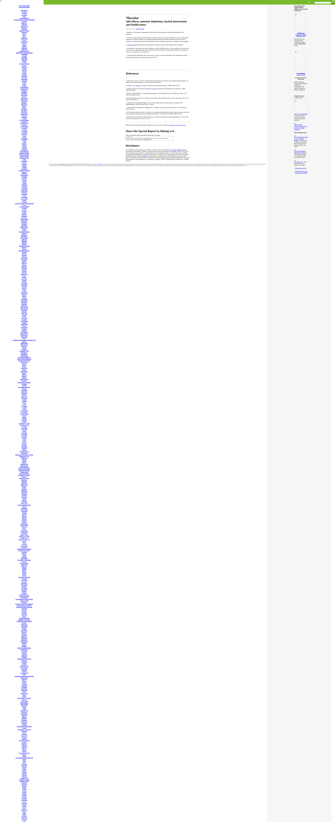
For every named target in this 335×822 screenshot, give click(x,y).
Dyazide (24, 260)
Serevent (24, 651)
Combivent (24, 189)
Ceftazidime (24, 139)
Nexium (24, 513)
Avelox (24, 84)
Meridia (24, 461)
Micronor (24, 480)
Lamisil (24, 400)
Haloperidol (24, 343)
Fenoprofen (24, 293)
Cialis (24, 159)
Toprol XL (24, 722)
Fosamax (24, 320)
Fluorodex (24, 305)
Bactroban (24, 95)
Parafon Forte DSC (24, 550)
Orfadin (24, 533)
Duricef (24, 257)
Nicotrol (24, 514)
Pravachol (24, 580)
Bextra (24, 106)
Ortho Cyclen (24, 535)
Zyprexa (24, 819)
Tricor (24, 733)
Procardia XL (24, 594)
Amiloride (24, 49)
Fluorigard (24, 301)
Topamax (24, 720)
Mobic (24, 488)
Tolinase (24, 717)
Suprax (24, 681)
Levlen (24, 409)
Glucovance (24, 335)
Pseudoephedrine (24, 618)
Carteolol (24, 128)
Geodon (24, 329)
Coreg (24, 195)
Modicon (24, 489)
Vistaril (24, 773)
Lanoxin (24, 401)
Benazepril (24, 98)
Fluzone (24, 312)
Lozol (24, 439)
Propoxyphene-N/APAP (24, 605)
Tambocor (24, 689)
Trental (24, 728)
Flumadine (24, 299)
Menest (24, 459)
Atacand (24, 70)
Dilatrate (24, 247)
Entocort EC (24, 274)
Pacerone (24, 547)
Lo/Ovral (24, 420)
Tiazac (24, 707)
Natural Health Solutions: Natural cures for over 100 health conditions (300, 127)
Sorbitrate (24, 662)
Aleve (24, 35)
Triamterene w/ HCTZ (24, 729)
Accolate (24, 12)
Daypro (24, 217)
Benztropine (24, 100)
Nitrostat (24, 517)
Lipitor (24, 417)
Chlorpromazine (24, 153)
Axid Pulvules (24, 87)
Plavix (24, 571)
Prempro (24, 586)
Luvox (24, 442)
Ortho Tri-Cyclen (24, 536)
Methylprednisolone (24, 469)
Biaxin (24, 108)
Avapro (24, 82)
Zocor (24, 811)
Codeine (24, 180)
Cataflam (24, 133)
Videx (24, 761)
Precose (24, 582)
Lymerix (24, 444)
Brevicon (24, 112)
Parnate (24, 554)
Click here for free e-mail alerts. (177, 125)
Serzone (24, 654)
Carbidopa (24, 122)
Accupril (24, 13)
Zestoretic (24, 803)
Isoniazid (24, 384)
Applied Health (140, 29)
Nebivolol (24, 502)
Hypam (24, 363)
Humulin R (24, 354)
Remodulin (24, 626)
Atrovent (24, 78)
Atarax (24, 71)
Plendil (24, 572)
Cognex (24, 181)
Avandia (24, 81)
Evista (24, 290)
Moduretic (24, 491)
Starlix (24, 671)
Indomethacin (24, 379)
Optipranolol (24, 532)
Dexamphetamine (24, 232)
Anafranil (24, 59)
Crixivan (24, 202)
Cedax (24, 136)
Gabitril (24, 323)
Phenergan (24, 565)
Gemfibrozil (24, 324)
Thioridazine (24, 704)
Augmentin (24, 79)
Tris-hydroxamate (24, 740)
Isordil (24, 385)
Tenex (24, 695)
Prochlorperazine (24, 596)
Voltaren (24, 777)
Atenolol (24, 75)
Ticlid (24, 709)
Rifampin (24, 638)
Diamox (24, 233)
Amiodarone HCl (24, 51)
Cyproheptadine (24, 206)
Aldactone (24, 32)
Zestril (24, 805)
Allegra (24, 37)
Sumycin (24, 679)
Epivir (24, 276)
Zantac (24, 797)
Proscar (24, 610)
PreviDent (24, 590)
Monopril (24, 494)
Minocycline (24, 484)
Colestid (24, 186)
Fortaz (24, 316)
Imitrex (24, 373)
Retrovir (24, 634)
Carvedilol (24, 131)
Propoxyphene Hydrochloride (24, 604)
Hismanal (24, 346)
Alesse (24, 34)
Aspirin (24, 68)
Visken (24, 770)
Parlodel (24, 552)
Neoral (24, 506)
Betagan (24, 101)
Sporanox (24, 668)
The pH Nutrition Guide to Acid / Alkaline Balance (301, 138)
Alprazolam (24, 42)
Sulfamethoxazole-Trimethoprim (24, 676)
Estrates (24, 288)
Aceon (24, 16)
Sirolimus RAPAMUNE (24, 659)
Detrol (24, 230)
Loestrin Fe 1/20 (24, 425)
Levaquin (24, 406)
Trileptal (24, 734)
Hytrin (24, 365)
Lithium (24, 418)
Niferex (24, 516)
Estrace (24, 282)
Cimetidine (24, 161)
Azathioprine (24, 89)
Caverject (24, 134)
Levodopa (24, 412)
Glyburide (24, 337)
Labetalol (24, 398)
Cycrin (24, 205)
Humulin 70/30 (24, 351)
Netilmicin (24, 508)
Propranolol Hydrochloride (24, 607)
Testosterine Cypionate (24, 698)
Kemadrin (24, 393)
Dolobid (24, 252)
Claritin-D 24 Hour (24, 170)
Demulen (24, 224)
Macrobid (24, 447)
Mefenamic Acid (24, 456)
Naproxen (24, 497)
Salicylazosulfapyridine (24, 648)
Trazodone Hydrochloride (24, 726)
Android (24, 60)
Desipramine (24, 227)
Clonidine (24, 177)
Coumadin (24, 197)
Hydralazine (24, 356)
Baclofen (24, 93)
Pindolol (24, 568)
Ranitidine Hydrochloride (24, 621)
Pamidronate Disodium (24, 549)
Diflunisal (24, 241)
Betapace (24, 103)
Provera (24, 615)
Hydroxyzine (24, 362)
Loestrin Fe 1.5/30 (24, 423)
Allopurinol (24, 38)
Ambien (24, 46)
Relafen (24, 623)
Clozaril (24, 178)
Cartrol (24, 130)
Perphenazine (24, 563)
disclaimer (144, 156)
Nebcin (24, 500)
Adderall (24, 24)
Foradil (24, 315)
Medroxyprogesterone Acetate (24, 455)
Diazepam (24, 235)
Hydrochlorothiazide (24, 357)
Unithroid (24, 747)
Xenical (24, 789)
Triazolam (24, 731)
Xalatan (24, 786)
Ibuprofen (24, 368)
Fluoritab (24, 304)
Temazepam (24, 693)
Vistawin (24, 775)
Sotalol (24, 663)
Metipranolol (24, 472)
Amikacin (24, 48)
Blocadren (24, 109)
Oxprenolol (24, 546)
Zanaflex (24, 795)
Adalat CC (24, 23)
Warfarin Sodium (24, 780)
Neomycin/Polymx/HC (24, 505)
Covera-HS (24, 199)
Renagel (24, 627)
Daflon (24, 213)
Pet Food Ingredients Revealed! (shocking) (300, 151)
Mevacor (24, 477)
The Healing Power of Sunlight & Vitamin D (300, 172)
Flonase (24, 294)
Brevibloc (24, 111)
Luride (24, 440)
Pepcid (24, 561)
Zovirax (24, 816)
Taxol (24, 692)
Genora (24, 326)
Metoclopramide (24, 473)
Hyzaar (24, 367)
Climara (24, 172)
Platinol (24, 569)
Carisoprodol (24, 126)
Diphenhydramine (24, 250)
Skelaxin (24, 660)
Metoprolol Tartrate (24, 475)
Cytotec (24, 210)
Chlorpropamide (24, 155)
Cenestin (24, 148)
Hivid (24, 348)
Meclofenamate (24, 451)
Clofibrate (24, 173)
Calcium (129, 45)
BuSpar (24, 115)
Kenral (24, 395)
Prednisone (24, 583)
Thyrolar (24, 706)
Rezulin (24, 635)
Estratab (24, 287)
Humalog (24, 349)
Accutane (24, 15)
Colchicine (24, 184)
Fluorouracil (24, 307)
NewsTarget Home (24, 5)
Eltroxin (24, 266)
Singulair (24, 657)
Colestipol (24, 188)
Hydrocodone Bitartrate (24, 359)
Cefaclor (24, 137)
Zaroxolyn (24, 800)
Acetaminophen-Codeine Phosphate (24, 20)
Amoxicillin (24, 54)
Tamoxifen (24, 690)
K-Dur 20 (24, 392)
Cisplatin (24, 164)
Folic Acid (24, 313)
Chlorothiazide (24, 152)
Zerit (24, 802)
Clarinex (24, 166)
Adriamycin (24, 26)
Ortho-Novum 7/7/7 (24, 539)
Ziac (24, 808)
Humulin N (24, 353)
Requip (24, 629)
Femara (24, 291)
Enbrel (24, 269)
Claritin (24, 167)
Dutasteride (24, 258)
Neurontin (24, 511)
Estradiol (24, 285)
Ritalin (24, 643)
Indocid (24, 376)
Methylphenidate (24, 467)
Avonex (24, 86)
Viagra (24, 759)
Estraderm (24, 283)
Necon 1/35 (24, 503)
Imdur (24, 370)
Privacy (96, 164)
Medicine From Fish (300, 168)
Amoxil (24, 56)
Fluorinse (24, 302)
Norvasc (24, 527)
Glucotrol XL (24, 334)
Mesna (24, 462)
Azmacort (24, 90)
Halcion (24, 342)
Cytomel (24, 208)
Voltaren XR (24, 778)
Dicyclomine (24, 238)
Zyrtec (24, 820)
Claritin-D (24, 169)
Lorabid (24, 426)
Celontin (24, 147)
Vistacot (24, 772)
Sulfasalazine (24, 678)
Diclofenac (24, 236)
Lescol (24, 404)
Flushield (24, 310)
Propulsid (24, 608)
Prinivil (24, 593)
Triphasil (24, 739)
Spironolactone (24, 667)
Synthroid (24, 685)
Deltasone (24, 221)
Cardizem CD (24, 123)
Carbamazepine (24, 120)
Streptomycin (24, 673)
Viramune (24, 766)
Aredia (24, 62)
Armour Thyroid (24, 64)
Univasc (24, 748)
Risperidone (24, 641)
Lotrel (24, 431)
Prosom (24, 612)
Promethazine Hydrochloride (24, 599)
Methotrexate (24, 464)
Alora (24, 40)
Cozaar (24, 200)
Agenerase (24, 27)
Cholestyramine (24, 158)
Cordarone (24, 194)
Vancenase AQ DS (24, 753)
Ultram (24, 745)
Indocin (24, 378)
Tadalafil (24, 687)
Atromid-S (24, 76)
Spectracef (24, 665)
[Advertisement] (157, 9)
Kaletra (24, 389)
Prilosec (24, 591)
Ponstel (24, 575)
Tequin (24, 696)
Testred (24, 700)
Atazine (24, 73)
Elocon (24, 265)
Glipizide (24, 331)
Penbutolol (24, 558)
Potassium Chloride (24, 577)
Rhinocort (24, 637)
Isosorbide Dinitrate (24, 387)
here (189, 165)
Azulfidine (24, 92)
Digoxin (24, 244)
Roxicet (24, 645)
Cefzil (24, 142)
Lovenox (24, 436)
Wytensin (24, 784)
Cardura (24, 125)
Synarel (24, 684)
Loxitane (24, 437)
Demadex (24, 222)
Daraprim (24, 216)
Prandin (24, 579)
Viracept (24, 764)
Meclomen (24, 453)
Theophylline (24, 703)
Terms (99, 164)
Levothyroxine (24, 414)
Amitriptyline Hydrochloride (24, 53)
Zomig (24, 814)
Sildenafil (24, 656)
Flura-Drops (24, 309)
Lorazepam (24, 428)
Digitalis (24, 243)
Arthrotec (24, 67)
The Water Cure (298, 162)
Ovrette (24, 544)
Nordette (24, 521)
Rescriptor (24, 630)
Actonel (24, 21)
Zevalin (24, 806)
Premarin (24, 585)
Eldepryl (24, 263)
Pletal (24, 574)
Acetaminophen (24, 18)
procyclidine (24, 597)
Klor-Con (24, 396)
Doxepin (24, 255)
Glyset (24, 338)
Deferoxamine (24, 219)
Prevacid (24, 588)
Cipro (24, 162)
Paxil (24, 555)
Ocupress (24, 530)
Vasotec (24, 755)
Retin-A (24, 632)
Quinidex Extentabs (24, 619)
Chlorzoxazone (24, 156)
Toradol (24, 723)
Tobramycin (24, 714)
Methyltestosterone (24, 470)
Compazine (24, 191)
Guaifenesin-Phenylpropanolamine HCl (24, 340)
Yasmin (24, 792)
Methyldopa (24, 466)
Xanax (24, 787)
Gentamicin (24, 327)
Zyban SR (24, 817)
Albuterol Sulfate (24, 31)
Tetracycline (24, 701)
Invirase (24, 381)
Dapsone (24, 214)
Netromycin (24, 510)
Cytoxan (24, 211)
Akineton (24, 29)
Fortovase (24, 318)
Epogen (24, 277)
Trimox (24, 737)
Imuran (24, 374)
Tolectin (24, 715)
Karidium (24, 390)
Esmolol (24, 280)
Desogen (24, 228)
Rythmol (24, 646)
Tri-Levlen (24, 736)
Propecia (24, 602)
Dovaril (24, 254)
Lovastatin (24, 434)
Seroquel (24, 652)
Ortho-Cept (24, 538)
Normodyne (24, 524)
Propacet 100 (24, 601)
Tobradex (24, 712)
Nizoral (24, 519)
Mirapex (24, 486)
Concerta (24, 192)
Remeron (24, 624)
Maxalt (24, 450)
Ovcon (24, 541)
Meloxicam (24, 458)
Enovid (24, 272)
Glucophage (24, 332)
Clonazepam (24, 175)
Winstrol (24, 783)
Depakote (24, 225)
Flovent (24, 296)
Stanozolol (24, 670)
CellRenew (301, 33)
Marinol (24, 448)
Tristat (24, 742)
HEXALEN (24, 345)
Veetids (24, 756)
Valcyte (24, 750)
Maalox (24, 445)
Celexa (24, 145)
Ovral (24, 543)
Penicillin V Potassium (24, 560)
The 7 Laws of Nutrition (301, 114)
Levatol (24, 407)
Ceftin (24, 141)
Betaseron (24, 104)
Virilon (24, 769)
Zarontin (24, 798)
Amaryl (24, 45)
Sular (24, 674)
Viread (24, 767)
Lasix (24, 403)
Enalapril (24, 268)
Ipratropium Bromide (24, 382)
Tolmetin (24, 718)
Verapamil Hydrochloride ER (24, 758)
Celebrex (24, 144)
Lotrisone (24, 433)
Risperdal (24, 640)
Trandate (24, 725)
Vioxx (24, 762)
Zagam (24, 794)
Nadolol (24, 495)
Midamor (24, 481)
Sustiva (24, 682)
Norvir (24, 528)
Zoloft (24, 813)
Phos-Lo (24, 566)
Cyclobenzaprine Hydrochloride (24, 203)
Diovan (24, 249)
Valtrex (24, 751)
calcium (154, 88)
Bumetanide (24, 114)
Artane (24, 65)
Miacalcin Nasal (24, 478)
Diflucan (24, 239)
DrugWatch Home (24, 7)
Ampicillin (24, 57)
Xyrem (24, 791)
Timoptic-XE (24, 711)
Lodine (24, 422)
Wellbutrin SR (24, 781)
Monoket (24, 492)
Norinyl (24, 522)
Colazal (24, 183)
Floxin (24, 298)
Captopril (24, 117)
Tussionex (24, 744)
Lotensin (24, 429)
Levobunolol (24, 411)
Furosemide (24, 321)
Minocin (24, 483)
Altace (24, 43)
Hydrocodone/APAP (24, 360)
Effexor (24, 261)
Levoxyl (24, 415)
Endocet (24, 271)
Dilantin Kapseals (24, 246)
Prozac (24, 616)
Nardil (24, 499)
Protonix (24, 613)
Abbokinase (24, 10)
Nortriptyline (24, 525)
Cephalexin (24, 150)
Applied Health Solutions (179, 150)
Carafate (24, 119)
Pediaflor (24, 557)
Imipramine (24, 371)
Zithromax (24, 809)
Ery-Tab (24, 279)
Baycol (24, 97)
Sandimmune (24, 649)
